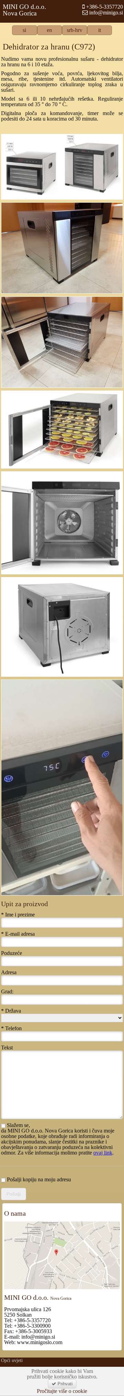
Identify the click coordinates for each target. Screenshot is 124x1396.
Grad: (7, 991)
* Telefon (11, 1028)
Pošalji (14, 1194)
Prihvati (64, 1383)
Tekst (7, 1047)
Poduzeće (11, 953)
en (49, 30)
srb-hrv (74, 30)
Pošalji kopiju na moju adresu (38, 1179)
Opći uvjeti (12, 1360)
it (99, 30)
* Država (11, 1011)
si (24, 30)
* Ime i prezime (18, 914)
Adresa (9, 972)
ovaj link (102, 1153)
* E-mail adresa (18, 934)
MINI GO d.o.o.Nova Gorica (24, 9)
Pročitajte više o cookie (62, 1391)
